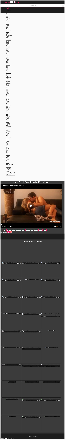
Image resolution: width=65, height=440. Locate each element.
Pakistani (8, 19)
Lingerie (7, 153)
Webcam (7, 85)
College (7, 38)
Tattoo (7, 76)
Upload (29, 436)
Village (7, 53)
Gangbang (8, 152)
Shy (6, 74)
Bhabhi (7, 32)
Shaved (7, 101)
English (7, 159)
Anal (7, 115)
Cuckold (7, 93)
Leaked (7, 51)
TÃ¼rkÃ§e (8, 167)
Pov (6, 110)
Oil (6, 70)
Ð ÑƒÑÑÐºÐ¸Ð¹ (9, 164)
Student (7, 24)
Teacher (7, 25)
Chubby (7, 118)
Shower (7, 133)
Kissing (7, 109)
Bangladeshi (8, 126)
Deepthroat (8, 131)
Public (7, 20)
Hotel (7, 66)
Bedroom (8, 155)
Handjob (7, 45)
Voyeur (7, 120)
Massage (7, 117)
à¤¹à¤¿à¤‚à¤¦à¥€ (9, 173)
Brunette (7, 43)
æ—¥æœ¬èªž (8, 169)
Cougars (36, 230)
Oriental (40, 230)
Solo (7, 106)
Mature (7, 149)
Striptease (8, 81)
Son (6, 52)
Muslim (7, 139)
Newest (8, 8)
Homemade (8, 40)
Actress (7, 60)
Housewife (8, 104)
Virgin (7, 71)
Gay (7, 95)
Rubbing (7, 141)
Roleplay (8, 97)
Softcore (7, 108)
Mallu (7, 130)
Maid (7, 151)
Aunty (7, 21)
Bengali (7, 56)
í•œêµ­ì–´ (7, 171)
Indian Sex (8, 18)
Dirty (7, 147)
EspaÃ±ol (8, 165)
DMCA (33, 436)
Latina (7, 89)
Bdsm (7, 69)
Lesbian (7, 122)
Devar (7, 16)
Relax (7, 90)
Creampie (8, 119)
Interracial (8, 124)
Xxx (4, 230)
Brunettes (28, 230)
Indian (13, 230)
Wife (7, 125)
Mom (7, 26)
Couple (7, 36)
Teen (7, 13)
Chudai (7, 59)
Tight (7, 140)
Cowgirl (7, 99)
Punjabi (7, 54)
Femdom (7, 100)
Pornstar (7, 112)
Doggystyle (8, 136)
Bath (7, 128)
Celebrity (8, 92)
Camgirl (7, 63)
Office (7, 157)
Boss (7, 68)
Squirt (7, 75)
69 (6, 58)
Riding (7, 144)
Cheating (8, 44)
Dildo (7, 135)
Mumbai (7, 46)
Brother (7, 22)
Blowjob (7, 148)
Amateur (7, 49)
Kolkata (7, 62)
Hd (6, 34)
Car (6, 138)
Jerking (7, 86)
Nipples (7, 67)
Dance (7, 94)
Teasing (7, 134)
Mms (7, 33)
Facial (7, 48)
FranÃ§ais (8, 161)
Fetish (7, 91)
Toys (7, 82)
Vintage (7, 103)
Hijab (7, 57)
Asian (7, 132)
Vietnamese (8, 168)
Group (7, 84)
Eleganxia (9, 230)
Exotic (7, 111)
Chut (7, 17)
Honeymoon (8, 77)
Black (7, 114)
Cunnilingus (8, 83)
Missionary (8, 65)
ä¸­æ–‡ (7, 170)
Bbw (7, 127)
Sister (7, 15)
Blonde (7, 98)
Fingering (8, 116)
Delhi (7, 37)
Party (7, 87)
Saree (7, 29)
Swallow (7, 79)
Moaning (8, 145)
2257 (36, 436)
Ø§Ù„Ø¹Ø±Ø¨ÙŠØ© (10, 175)
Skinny (7, 102)
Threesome (8, 123)
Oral (7, 61)
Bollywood (8, 30)
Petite (7, 143)
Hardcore (8, 42)
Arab (7, 50)
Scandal (7, 156)
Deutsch (7, 160)
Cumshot (8, 107)
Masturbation (8, 73)
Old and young (9, 35)
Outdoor (7, 28)
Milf (7, 150)
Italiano (7, 163)
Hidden (7, 41)
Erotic (7, 78)
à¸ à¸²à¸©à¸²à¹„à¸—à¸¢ (10, 172)
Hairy (7, 27)
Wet (6, 142)
